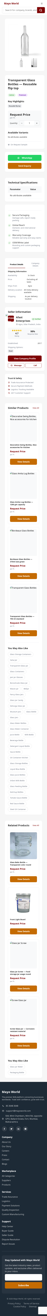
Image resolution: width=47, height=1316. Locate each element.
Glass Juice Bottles (17, 775)
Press (4, 1155)
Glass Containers (17, 671)
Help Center (7, 1226)
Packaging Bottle (17, 1072)
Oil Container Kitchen (19, 757)
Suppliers (6, 1180)
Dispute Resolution (11, 1239)
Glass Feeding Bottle (18, 786)
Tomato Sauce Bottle (18, 798)
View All (36, 408)
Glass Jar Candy (16, 700)
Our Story (6, 1146)
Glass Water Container (19, 729)
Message (18, 365)
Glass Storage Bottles (19, 763)
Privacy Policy (14, 1303)
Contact (5, 1159)
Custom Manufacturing (13, 1214)
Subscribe (23, 1285)
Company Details (35, 264)
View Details (23, 461)
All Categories (8, 1176)
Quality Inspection (10, 1210)
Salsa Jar (13, 660)
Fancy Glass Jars (16, 694)
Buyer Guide (8, 1230)
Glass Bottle (31, 711)
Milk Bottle (29, 734)
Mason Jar (14, 689)
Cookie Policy (19, 1306)
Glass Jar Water (16, 1067)
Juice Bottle (14, 734)
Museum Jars (15, 711)
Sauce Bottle (15, 752)
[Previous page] (11, 40)
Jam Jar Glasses (16, 677)
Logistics (6, 1201)
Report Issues (8, 1243)
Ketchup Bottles (16, 792)
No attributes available (17, 137)
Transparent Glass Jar (19, 666)
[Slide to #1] (21, 62)
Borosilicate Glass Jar (19, 683)
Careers (5, 1150)
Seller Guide (7, 1235)
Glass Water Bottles (18, 723)
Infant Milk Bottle (17, 780)
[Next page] (38, 40)
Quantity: (14, 123)
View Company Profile (25, 358)
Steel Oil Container (18, 809)
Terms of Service (31, 1303)
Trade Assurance (10, 1196)
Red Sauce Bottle (17, 803)
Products (6, 1184)
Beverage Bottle (16, 740)
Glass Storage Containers (20, 654)
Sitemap (33, 1306)
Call (35, 365)
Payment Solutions (11, 1205)
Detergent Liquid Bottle (20, 746)
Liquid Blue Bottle (17, 769)
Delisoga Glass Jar (17, 706)
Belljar (26, 689)
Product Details (16, 264)
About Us (6, 1142)
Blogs (4, 1163)
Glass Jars (14, 717)
